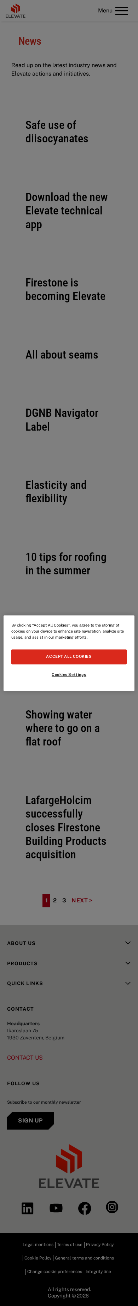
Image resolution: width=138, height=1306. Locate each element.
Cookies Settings (69, 674)
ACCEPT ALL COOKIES (69, 656)
